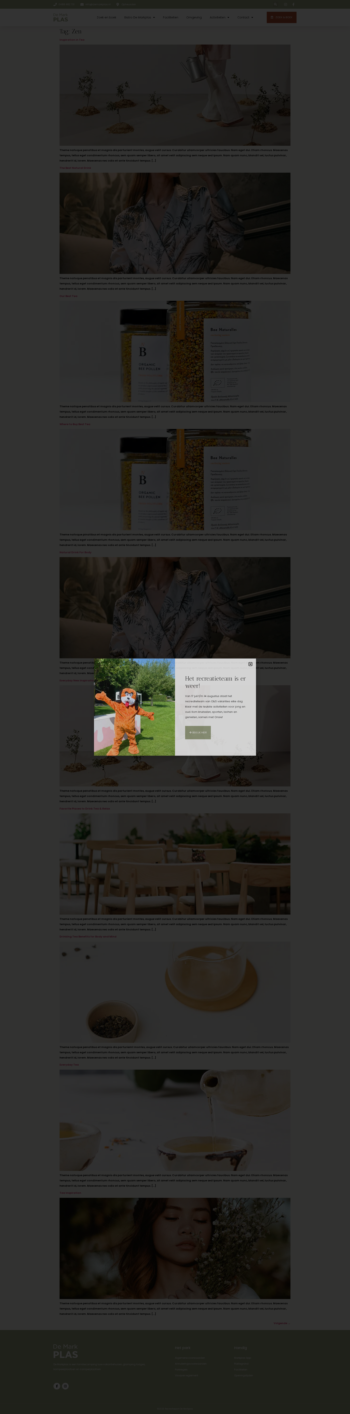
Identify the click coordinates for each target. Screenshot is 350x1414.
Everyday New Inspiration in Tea (82, 680)
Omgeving (194, 17)
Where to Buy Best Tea (75, 424)
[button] (275, 4)
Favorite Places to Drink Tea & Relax (85, 809)
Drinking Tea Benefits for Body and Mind (88, 936)
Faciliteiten (170, 17)
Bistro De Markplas (137, 17)
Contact (243, 17)
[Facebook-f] (56, 1386)
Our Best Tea (68, 296)
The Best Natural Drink (75, 168)
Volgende (282, 1323)
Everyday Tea (69, 1065)
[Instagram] (65, 1386)
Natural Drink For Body (76, 552)
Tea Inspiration (70, 1193)
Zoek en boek (106, 17)
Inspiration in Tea (72, 40)
